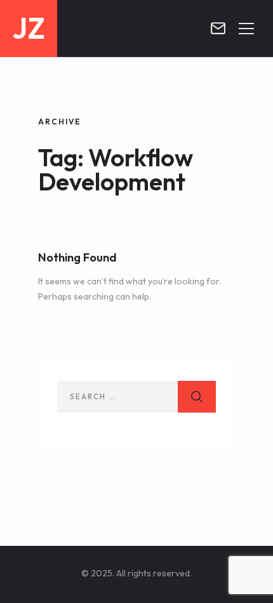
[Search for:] (136, 397)
